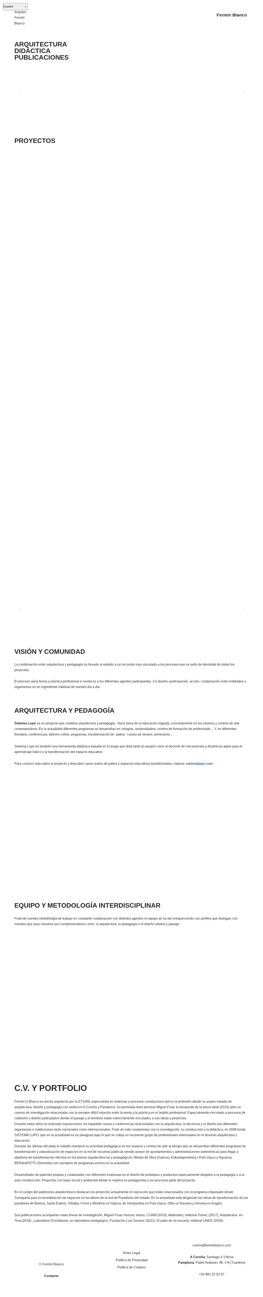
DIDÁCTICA (32, 51)
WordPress (61, 1292)
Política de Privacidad (132, 1260)
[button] (19, 93)
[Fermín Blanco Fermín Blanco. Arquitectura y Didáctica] (20, 15)
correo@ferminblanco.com (212, 1245)
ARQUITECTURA (40, 44)
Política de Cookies (131, 1267)
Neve (18, 1292)
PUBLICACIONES (41, 57)
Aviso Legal (131, 1253)
